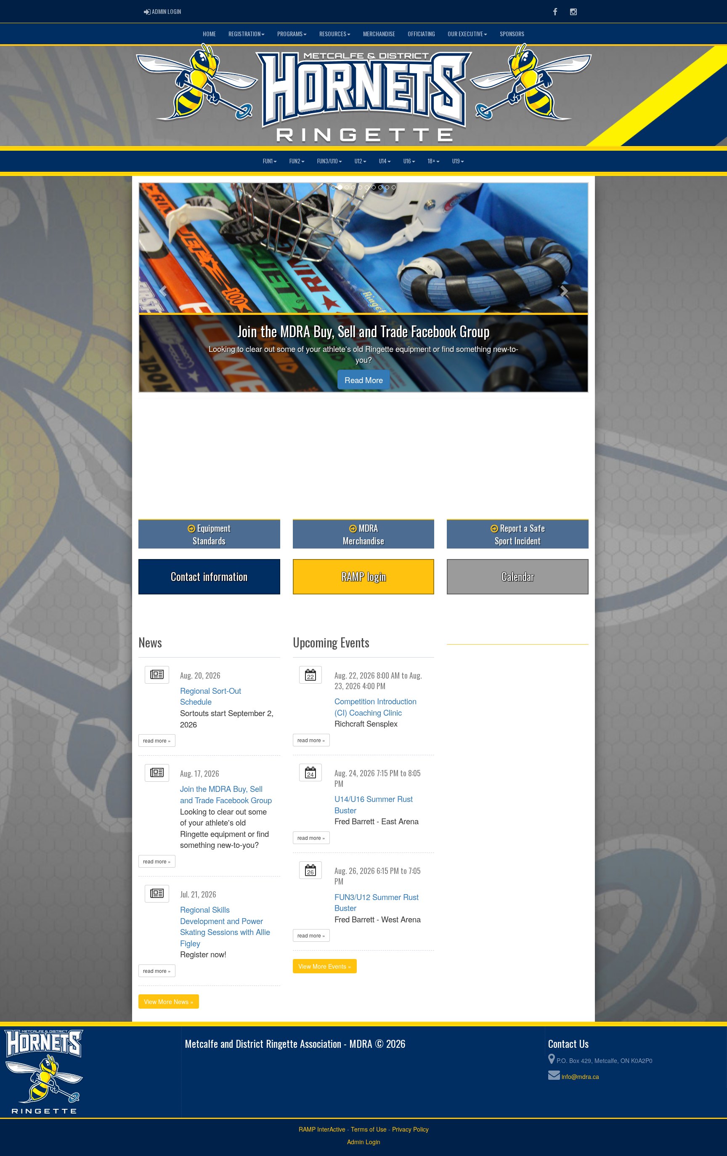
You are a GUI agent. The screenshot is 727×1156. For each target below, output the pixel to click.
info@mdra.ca (580, 1076)
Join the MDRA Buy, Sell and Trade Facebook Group (226, 794)
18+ (431, 161)
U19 (456, 161)
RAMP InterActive (322, 1129)
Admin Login (363, 1141)
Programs (289, 33)
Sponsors (512, 33)
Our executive (465, 33)
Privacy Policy (410, 1129)
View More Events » (324, 966)
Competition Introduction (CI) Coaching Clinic (375, 706)
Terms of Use (369, 1129)
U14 (383, 161)
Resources (332, 33)
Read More (364, 379)
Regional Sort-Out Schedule (210, 696)
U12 (358, 161)
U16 (407, 161)
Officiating (421, 33)
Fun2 (294, 161)
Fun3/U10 (327, 161)
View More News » (169, 1001)
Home (209, 33)
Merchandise (379, 33)
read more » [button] (157, 740)
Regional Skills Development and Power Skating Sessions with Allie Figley (225, 926)
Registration (244, 33)
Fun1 (268, 161)
